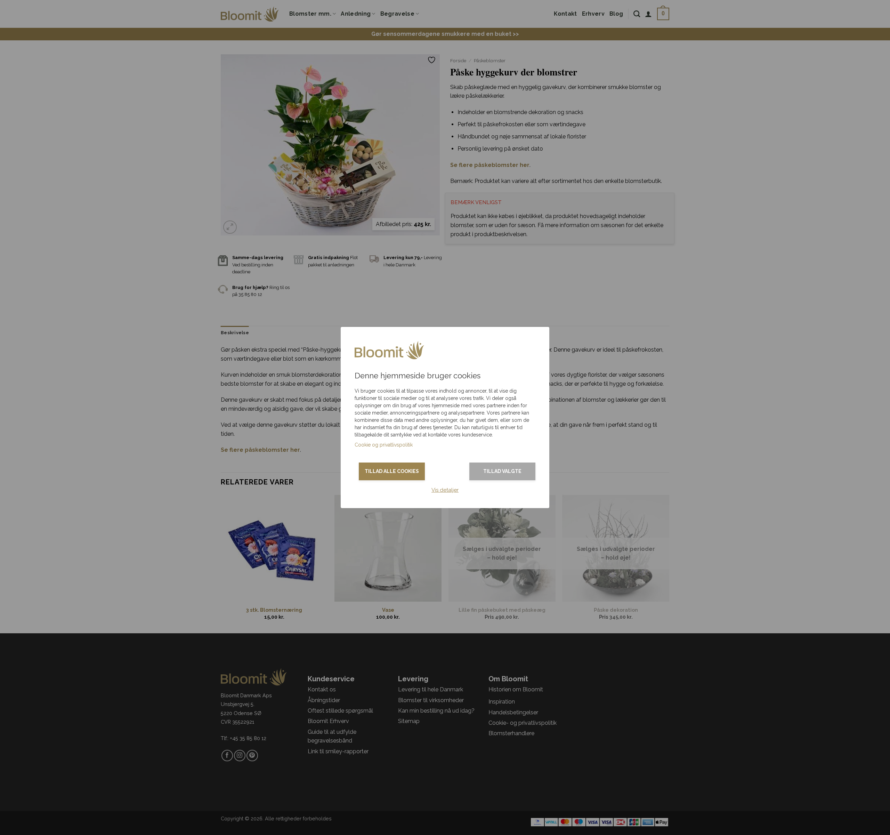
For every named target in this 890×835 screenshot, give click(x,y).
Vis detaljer (445, 490)
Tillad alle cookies (392, 471)
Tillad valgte (502, 471)
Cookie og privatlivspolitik (384, 445)
